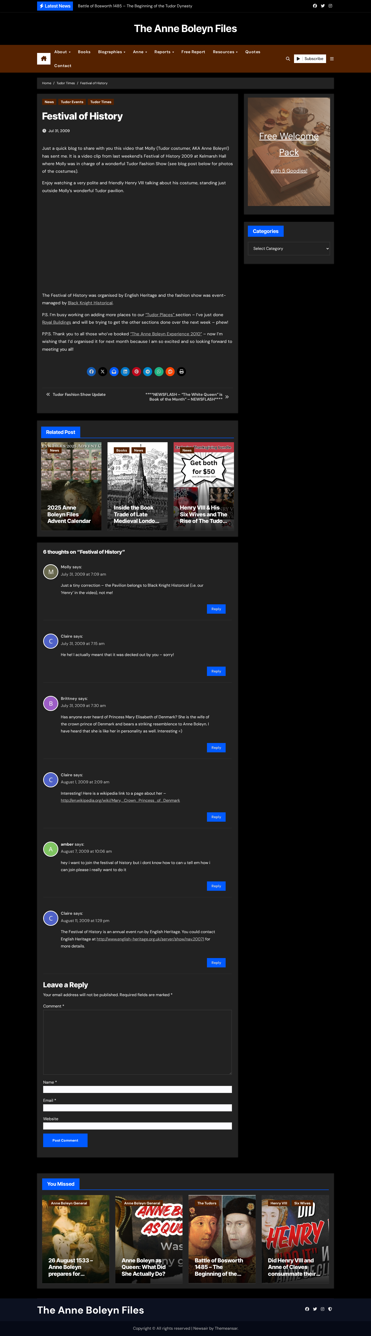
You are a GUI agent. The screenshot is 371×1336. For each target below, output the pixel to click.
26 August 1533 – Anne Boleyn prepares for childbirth (70, 1270)
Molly (66, 567)
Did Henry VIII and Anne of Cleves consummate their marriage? (292, 1270)
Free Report (193, 51)
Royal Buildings (56, 322)
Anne (139, 51)
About (61, 51)
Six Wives (302, 1203)
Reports (163, 51)
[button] (332, 58)
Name (50, 1082)
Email (49, 1100)
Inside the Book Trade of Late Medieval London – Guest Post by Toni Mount (136, 521)
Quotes (252, 51)
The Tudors (206, 1203)
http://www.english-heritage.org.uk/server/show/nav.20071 (150, 939)
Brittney (69, 698)
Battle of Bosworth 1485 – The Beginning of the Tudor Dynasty (219, 1270)
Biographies (110, 51)
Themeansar (226, 1328)
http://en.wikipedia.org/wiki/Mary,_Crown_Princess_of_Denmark (120, 800)
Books (84, 51)
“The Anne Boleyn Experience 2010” (166, 334)
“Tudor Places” (160, 314)
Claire (66, 636)
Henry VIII (279, 1203)
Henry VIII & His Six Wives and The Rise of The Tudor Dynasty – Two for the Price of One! (203, 521)
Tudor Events (72, 102)
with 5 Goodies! (289, 170)
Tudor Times (100, 102)
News (49, 102)
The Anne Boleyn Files (185, 28)
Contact (63, 65)
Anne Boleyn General (69, 1203)
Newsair (200, 1328)
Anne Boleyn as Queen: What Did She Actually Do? (144, 1267)
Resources (224, 51)
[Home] (43, 59)
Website (50, 1118)
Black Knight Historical (90, 303)
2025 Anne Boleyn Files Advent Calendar (69, 514)
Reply (216, 609)
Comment (53, 1006)
